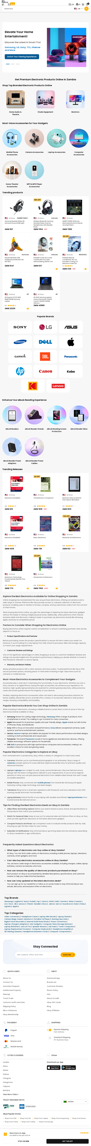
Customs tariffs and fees (14, 1002)
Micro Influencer (10, 1010)
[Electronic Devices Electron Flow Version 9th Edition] (74, 484)
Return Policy (52, 990)
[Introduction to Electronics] (46, 563)
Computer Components (60, 931)
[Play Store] (69, 1068)
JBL (15, 904)
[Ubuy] (11, 4)
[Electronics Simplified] (17, 484)
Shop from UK (25, 1118)
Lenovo (22, 904)
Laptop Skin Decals (47, 916)
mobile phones (44, 782)
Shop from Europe (46, 1122)
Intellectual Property (12, 990)
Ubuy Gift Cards (54, 1002)
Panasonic (30, 739)
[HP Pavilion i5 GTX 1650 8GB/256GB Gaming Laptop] (17, 283)
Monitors (28, 919)
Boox (44, 904)
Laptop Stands (64, 916)
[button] (72, 4)
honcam (54, 218)
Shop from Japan (41, 1118)
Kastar (78, 901)
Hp (38, 901)
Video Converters (12, 916)
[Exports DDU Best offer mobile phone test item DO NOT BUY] (17, 244)
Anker (71, 901)
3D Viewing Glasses (13, 931)
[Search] (86, 9)
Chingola (7, 1078)
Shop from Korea (79, 1118)
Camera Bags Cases (13, 919)
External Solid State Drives (38, 921)
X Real (29, 904)
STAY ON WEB (23, 1141)
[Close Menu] (3, 5)
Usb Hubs (52, 926)
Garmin (63, 901)
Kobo (76, 904)
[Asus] (71, 327)
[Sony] (20, 327)
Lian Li (58, 904)
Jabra (51, 904)
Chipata (6, 1086)
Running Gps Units (60, 919)
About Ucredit (53, 998)
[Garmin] (20, 356)
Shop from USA (10, 1118)
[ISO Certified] (26, 1106)
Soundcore (67, 904)
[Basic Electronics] (46, 524)
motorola (25, 255)
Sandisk (37, 904)
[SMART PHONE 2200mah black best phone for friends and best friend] (74, 207)
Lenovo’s (18, 733)
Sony (52, 728)
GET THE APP (67, 1141)
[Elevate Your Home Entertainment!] (66, 47)
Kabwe (6, 1074)
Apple (64, 722)
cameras (11, 763)
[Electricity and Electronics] (74, 524)
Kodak (33, 901)
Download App (53, 978)
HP (28, 294)
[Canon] (45, 371)
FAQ (48, 994)
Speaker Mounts (39, 926)
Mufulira (6, 1090)
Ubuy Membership (10, 1014)
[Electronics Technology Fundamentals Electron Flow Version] (17, 563)
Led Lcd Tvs (26, 926)
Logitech (18, 901)
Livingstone (8, 1082)
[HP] (20, 371)
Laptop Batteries (11, 926)
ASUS (51, 901)
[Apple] (71, 341)
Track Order (8, 998)
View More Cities (10, 1094)
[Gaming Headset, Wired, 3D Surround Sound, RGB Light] (17, 207)
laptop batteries (75, 797)
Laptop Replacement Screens (17, 929)
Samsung (51, 717)
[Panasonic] (71, 356)
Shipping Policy (9, 1006)
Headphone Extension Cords (35, 931)
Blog (49, 1006)
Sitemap (6, 994)
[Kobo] (71, 371)
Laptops (18, 770)
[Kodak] (33, 386)
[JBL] (45, 356)
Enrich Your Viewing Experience (21, 56)
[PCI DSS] (8, 1106)
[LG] (45, 327)
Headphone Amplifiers (62, 929)
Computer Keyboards (41, 929)
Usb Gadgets (36, 924)
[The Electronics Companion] (46, 484)
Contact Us (8, 982)
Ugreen (7, 906)
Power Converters (59, 921)
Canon (44, 901)
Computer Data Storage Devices (57, 924)
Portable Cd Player (42, 919)
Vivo (10, 904)
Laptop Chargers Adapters (16, 924)
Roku (82, 904)
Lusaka (6, 1062)
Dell (12, 744)
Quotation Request (11, 986)
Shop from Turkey (28, 1122)
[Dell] (45, 341)
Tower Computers (66, 926)
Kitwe (5, 1066)
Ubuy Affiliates (53, 1010)
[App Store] (54, 1068)
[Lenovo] (58, 386)
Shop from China (11, 1122)
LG (5, 904)
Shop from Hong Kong (60, 1118)
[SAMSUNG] (20, 341)
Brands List (51, 982)
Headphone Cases (29, 916)
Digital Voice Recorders (14, 921)
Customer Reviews (55, 986)
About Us (7, 978)
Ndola (5, 1070)
